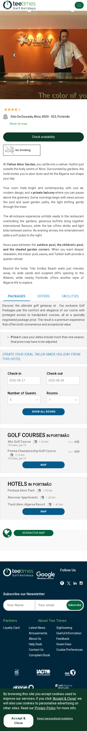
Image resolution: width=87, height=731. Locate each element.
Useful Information (69, 633)
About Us (35, 638)
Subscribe (74, 605)
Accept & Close (18, 720)
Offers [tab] (43, 296)
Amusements (38, 633)
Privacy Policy (45, 708)
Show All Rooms (43, 411)
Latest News (37, 627)
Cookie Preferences (69, 649)
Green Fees (63, 644)
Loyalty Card (11, 627)
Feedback (62, 638)
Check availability (43, 137)
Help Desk (35, 644)
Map (43, 464)
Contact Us (36, 649)
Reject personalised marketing (55, 718)
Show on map (18, 123)
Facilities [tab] (70, 296)
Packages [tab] (16, 296)
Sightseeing (64, 627)
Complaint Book (39, 655)
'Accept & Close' (64, 699)
